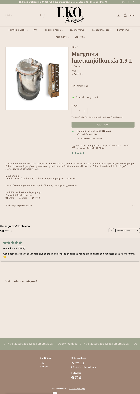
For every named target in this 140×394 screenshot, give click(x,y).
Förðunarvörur (77, 29)
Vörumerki (61, 36)
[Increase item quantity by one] (85, 111)
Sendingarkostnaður (94, 117)
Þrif (35, 29)
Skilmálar (44, 366)
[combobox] (25, 15)
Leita (42, 363)
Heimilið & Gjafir (17, 29)
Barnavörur (123, 29)
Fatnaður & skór (101, 29)
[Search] (41, 15)
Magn (75, 105)
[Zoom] (37, 78)
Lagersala (80, 36)
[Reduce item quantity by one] (74, 111)
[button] (78, 153)
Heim (74, 47)
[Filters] (111, 230)
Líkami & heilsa (53, 29)
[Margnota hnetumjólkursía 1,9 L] (15, 308)
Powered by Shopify (77, 388)
